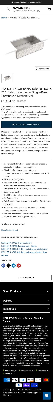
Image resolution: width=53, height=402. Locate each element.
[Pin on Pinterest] (19, 265)
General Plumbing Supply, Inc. (30, 392)
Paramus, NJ (43, 370)
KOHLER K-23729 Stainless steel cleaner (19, 246)
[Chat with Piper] (47, 396)
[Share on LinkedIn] (14, 265)
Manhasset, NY (27, 370)
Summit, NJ (10, 374)
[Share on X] (9, 265)
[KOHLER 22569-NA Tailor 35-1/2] (7, 78)
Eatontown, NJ (11, 370)
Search (6, 390)
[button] (26, 124)
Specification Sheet (9, 230)
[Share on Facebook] (3, 265)
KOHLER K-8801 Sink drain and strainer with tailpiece (24, 249)
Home (4, 18)
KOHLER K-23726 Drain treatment (16, 243)
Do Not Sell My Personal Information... (27, 390)
